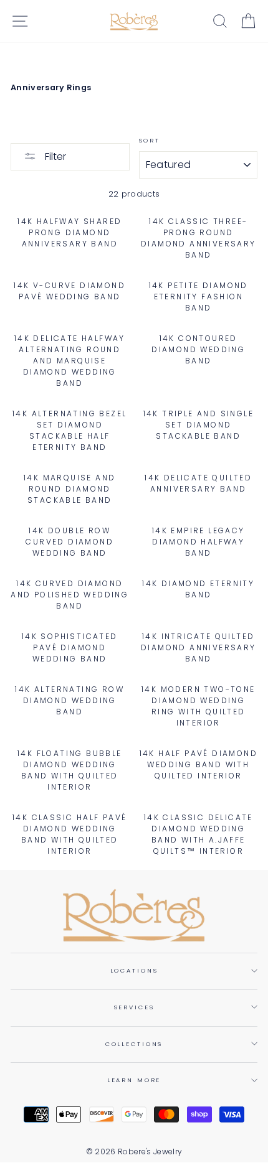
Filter (54, 156)
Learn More (134, 1080)
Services (134, 1007)
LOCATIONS (134, 970)
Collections (134, 1044)
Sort (149, 140)
